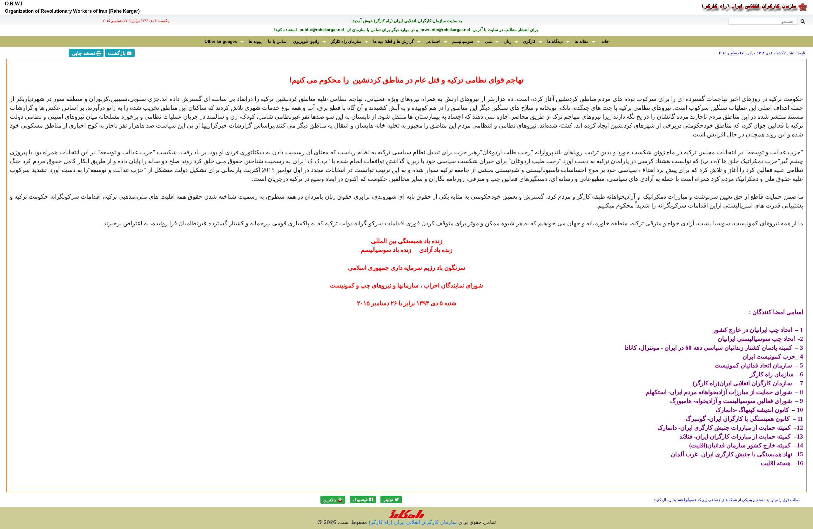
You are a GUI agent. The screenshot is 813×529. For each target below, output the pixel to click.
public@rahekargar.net (321, 29)
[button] (391, 499)
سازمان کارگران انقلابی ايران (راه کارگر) (412, 522)
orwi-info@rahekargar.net (444, 29)
